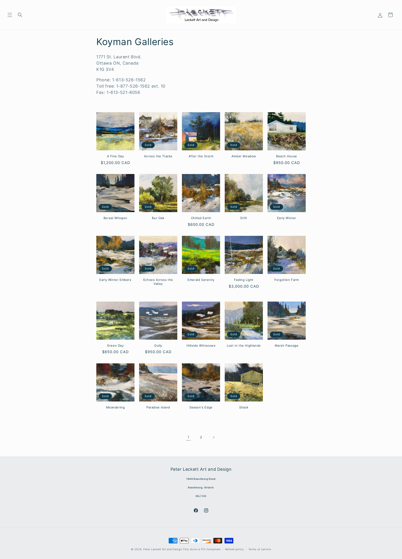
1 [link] (188, 437)
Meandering (115, 407)
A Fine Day (115, 156)
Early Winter (286, 218)
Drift (243, 218)
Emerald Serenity (201, 280)
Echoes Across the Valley (158, 282)
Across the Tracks (158, 156)
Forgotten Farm (286, 280)
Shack (243, 407)
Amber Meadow (243, 156)
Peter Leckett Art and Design (162, 549)
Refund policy (234, 549)
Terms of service (259, 549)
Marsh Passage (287, 345)
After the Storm (201, 156)
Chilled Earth (201, 218)
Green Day (115, 345)
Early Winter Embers (115, 280)
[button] (10, 15)
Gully (158, 345)
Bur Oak (158, 218)
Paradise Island (158, 407)
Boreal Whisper (115, 218)
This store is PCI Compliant (202, 549)
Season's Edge (201, 407)
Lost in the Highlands (244, 345)
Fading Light (244, 280)
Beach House (286, 156)
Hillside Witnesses (201, 345)
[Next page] (213, 437)
